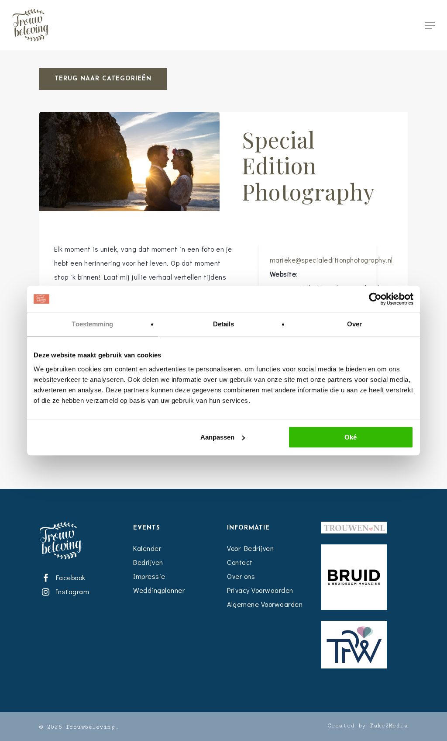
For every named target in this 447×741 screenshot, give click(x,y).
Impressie (149, 576)
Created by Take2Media (367, 725)
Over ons (241, 576)
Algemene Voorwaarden (265, 604)
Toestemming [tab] (92, 324)
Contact (240, 562)
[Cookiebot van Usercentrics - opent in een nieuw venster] (375, 298)
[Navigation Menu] (430, 25)
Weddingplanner (159, 590)
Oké (350, 437)
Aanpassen (217, 437)
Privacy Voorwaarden (260, 590)
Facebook (69, 577)
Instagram (70, 591)
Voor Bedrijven (250, 548)
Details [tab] (223, 324)
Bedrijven (148, 562)
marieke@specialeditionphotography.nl (331, 259)
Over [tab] (354, 324)
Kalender (147, 548)
